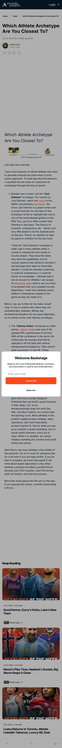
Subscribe (31, 380)
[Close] (56, 356)
